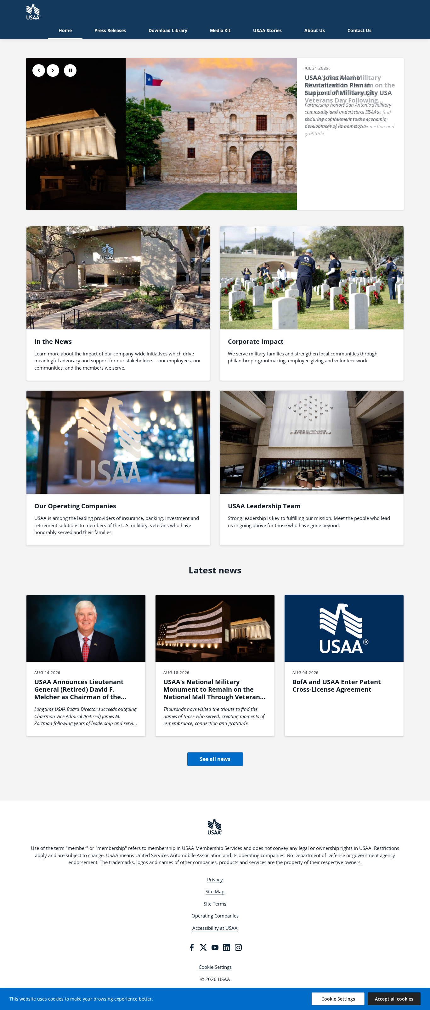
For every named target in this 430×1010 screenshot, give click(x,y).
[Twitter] (203, 947)
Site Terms (215, 904)
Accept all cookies (394, 999)
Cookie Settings (215, 967)
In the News (53, 341)
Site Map (215, 891)
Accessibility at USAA (215, 928)
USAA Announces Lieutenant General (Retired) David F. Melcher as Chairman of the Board (79, 693)
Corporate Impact (256, 341)
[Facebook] (191, 947)
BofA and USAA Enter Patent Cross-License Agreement (336, 686)
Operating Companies (215, 915)
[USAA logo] (215, 826)
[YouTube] (215, 947)
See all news (215, 759)
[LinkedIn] (226, 947)
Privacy (215, 879)
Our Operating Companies (75, 506)
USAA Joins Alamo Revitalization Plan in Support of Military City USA (348, 85)
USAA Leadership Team (264, 506)
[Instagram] (238, 947)
